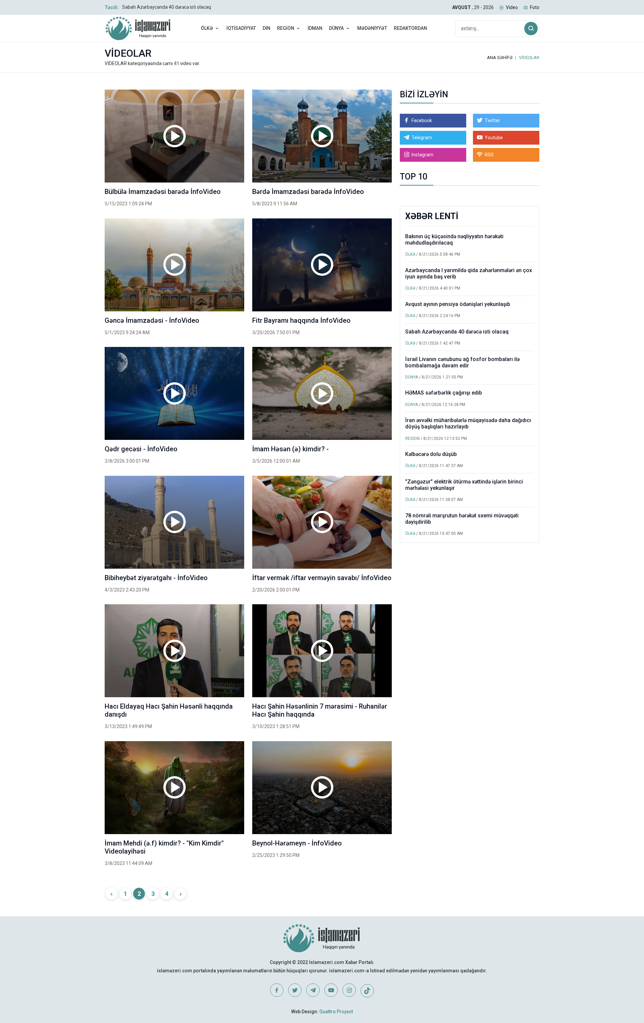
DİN (266, 28)
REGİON (285, 28)
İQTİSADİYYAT (241, 28)
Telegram (422, 137)
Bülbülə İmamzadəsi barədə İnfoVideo (163, 192)
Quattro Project (336, 1011)
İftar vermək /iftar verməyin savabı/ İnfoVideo (321, 578)
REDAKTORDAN (410, 28)
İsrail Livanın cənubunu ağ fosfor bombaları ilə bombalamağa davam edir (462, 362)
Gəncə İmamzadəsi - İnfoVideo (152, 320)
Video (512, 7)
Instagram (422, 154)
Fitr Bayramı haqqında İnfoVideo (301, 320)
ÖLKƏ (207, 28)
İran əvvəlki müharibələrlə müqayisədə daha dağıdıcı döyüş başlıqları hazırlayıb (468, 423)
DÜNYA (336, 28)
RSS (489, 154)
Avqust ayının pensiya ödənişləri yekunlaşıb (457, 304)
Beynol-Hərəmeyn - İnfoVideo (297, 843)
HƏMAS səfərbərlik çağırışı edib (443, 393)
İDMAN (315, 28)
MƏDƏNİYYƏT (372, 28)
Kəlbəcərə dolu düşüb (431, 454)
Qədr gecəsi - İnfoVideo (141, 449)
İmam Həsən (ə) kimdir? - (290, 449)
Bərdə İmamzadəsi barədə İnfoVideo (308, 192)
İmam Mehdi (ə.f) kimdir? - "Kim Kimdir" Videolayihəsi (164, 847)
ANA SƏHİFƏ (500, 57)
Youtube (494, 137)
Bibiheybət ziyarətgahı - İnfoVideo (156, 578)
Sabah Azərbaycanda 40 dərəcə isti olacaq (166, 7)
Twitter (492, 120)
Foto (534, 7)
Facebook (422, 120)
